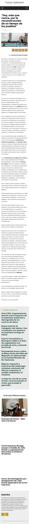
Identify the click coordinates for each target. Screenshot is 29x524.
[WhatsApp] (19, 50)
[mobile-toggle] (2, 8)
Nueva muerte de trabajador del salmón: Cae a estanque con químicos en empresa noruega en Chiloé (14, 330)
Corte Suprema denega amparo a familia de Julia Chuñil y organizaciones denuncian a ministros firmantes (13, 450)
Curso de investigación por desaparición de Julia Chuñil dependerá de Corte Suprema (14, 482)
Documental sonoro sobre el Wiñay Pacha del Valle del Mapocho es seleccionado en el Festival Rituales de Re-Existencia (14, 355)
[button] (27, 8)
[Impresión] (26, 50)
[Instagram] (6, 514)
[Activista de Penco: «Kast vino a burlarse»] (14, 407)
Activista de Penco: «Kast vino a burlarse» (13, 420)
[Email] (23, 50)
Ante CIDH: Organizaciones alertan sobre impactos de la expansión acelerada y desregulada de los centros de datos (14, 318)
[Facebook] (13, 50)
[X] (16, 50)
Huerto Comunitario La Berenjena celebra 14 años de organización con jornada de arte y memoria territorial (13, 343)
